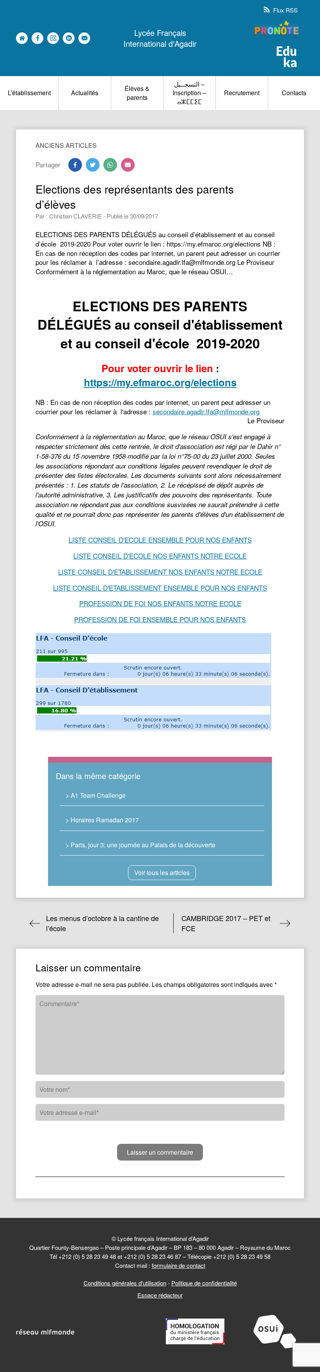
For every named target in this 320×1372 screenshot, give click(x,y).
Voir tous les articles (162, 872)
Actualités (84, 92)
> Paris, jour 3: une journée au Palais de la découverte (140, 844)
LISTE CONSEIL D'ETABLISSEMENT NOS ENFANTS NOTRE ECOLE (160, 572)
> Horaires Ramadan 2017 (102, 819)
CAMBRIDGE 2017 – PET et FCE (225, 923)
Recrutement (242, 92)
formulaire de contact (178, 1265)
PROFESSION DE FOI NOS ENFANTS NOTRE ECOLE (160, 603)
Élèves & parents (136, 92)
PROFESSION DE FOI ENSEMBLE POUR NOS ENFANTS (160, 619)
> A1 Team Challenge (96, 795)
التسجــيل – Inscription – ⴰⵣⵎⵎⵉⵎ (189, 93)
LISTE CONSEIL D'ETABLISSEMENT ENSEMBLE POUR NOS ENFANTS (160, 588)
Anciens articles (66, 145)
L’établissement (29, 92)
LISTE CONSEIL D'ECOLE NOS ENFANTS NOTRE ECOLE (160, 556)
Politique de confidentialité (204, 1283)
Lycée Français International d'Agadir (160, 38)
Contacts (294, 92)
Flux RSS (285, 10)
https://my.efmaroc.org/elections (160, 382)
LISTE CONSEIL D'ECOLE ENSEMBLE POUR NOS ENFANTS (160, 540)
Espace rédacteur (160, 1295)
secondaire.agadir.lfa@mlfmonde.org (206, 411)
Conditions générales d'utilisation (125, 1283)
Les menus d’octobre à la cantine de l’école (102, 923)
